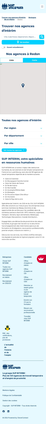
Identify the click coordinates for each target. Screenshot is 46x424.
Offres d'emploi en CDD (28, 279)
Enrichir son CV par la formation (28, 302)
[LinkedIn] (8, 411)
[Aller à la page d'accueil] (12, 6)
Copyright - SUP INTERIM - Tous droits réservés (19, 406)
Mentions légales (9, 390)
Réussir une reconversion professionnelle (29, 310)
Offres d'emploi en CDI (28, 271)
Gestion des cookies (10, 400)
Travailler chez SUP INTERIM (27, 318)
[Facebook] (4, 411)
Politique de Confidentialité (12, 395)
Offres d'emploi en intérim (28, 263)
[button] (23, 86)
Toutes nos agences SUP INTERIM (7, 269)
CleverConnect (22, 418)
